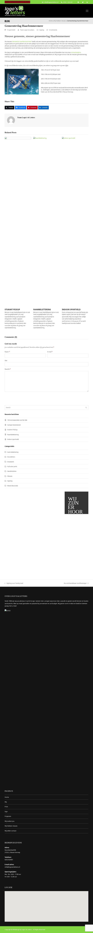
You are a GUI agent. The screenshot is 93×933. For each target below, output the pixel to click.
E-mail (50, 352)
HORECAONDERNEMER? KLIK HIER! (17, 2)
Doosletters (11, 457)
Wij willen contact (10, 831)
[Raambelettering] (46, 222)
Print (6, 807)
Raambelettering (42, 309)
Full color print (12, 466)
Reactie (8, 369)
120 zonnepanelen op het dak (17, 420)
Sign (6, 811)
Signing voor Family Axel (14, 583)
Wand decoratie (12, 486)
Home (51, 21)
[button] (87, 11)
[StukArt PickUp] (18, 222)
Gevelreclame (11, 471)
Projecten (8, 816)
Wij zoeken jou (9, 821)
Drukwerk (10, 462)
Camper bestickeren (14, 425)
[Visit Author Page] (11, 120)
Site (6, 360)
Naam (7, 352)
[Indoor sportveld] (75, 222)
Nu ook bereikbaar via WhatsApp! (75, 583)
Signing (41, 30)
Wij (6, 802)
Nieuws (9, 476)
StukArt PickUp (12, 309)
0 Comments (53, 30)
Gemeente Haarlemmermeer (21, 41)
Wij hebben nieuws (60, 21)
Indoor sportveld (71, 309)
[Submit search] (86, 407)
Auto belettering (12, 452)
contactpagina (76, 52)
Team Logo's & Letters (27, 30)
